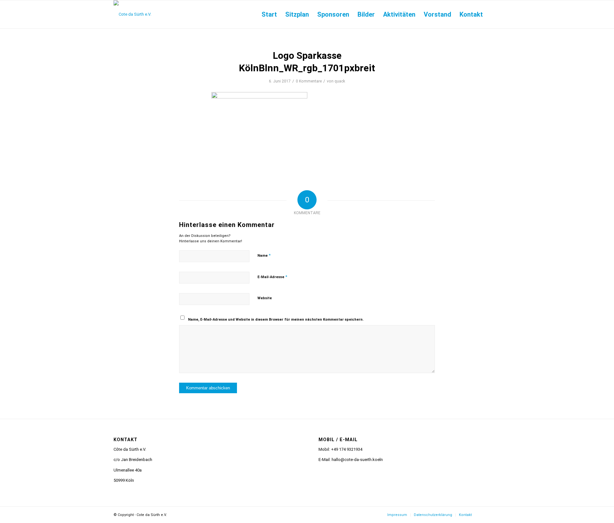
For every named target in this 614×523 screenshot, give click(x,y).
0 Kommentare (309, 81)
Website (264, 298)
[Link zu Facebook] (495, 514)
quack (340, 81)
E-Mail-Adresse (272, 276)
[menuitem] (269, 14)
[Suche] (493, 14)
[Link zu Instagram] (486, 514)
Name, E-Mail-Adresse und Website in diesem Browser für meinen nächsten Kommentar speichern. (276, 319)
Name (264, 255)
